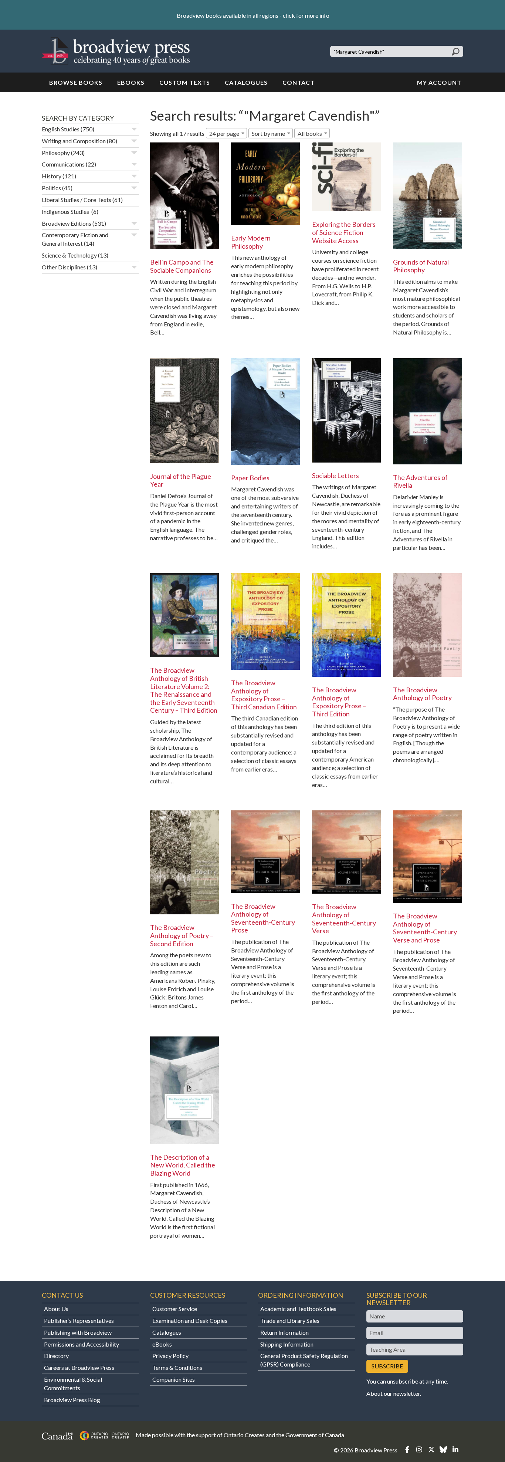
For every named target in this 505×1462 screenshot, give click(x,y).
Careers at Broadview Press (79, 1367)
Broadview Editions (66, 223)
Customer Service (174, 1308)
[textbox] (312, 133)
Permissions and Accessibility (81, 1344)
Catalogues (246, 82)
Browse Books (75, 82)
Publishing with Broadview (78, 1332)
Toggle (134, 129)
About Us (56, 1308)
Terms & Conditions (177, 1367)
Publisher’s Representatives (79, 1320)
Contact (298, 82)
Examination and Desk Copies (189, 1320)
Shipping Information (286, 1344)
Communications (63, 164)
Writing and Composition (74, 140)
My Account (439, 82)
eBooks (131, 82)
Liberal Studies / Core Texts (76, 199)
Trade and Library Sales (289, 1320)
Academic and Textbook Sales (298, 1308)
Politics (51, 187)
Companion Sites (173, 1379)
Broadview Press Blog (72, 1399)
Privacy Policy (170, 1355)
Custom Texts (184, 82)
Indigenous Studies (66, 211)
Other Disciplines (64, 266)
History (51, 175)
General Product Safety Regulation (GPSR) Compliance (304, 1360)
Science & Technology (69, 255)
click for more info (306, 15)
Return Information (284, 1332)
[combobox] (226, 133)
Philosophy (56, 152)
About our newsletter (393, 1393)
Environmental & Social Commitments (73, 1383)
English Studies (60, 128)
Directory (56, 1355)
